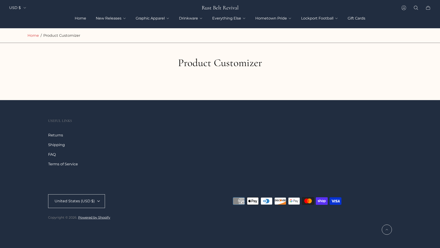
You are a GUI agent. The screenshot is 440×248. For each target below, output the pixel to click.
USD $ (15, 8)
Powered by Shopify (94, 217)
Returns (55, 135)
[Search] (416, 8)
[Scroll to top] (387, 230)
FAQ (52, 154)
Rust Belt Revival (220, 8)
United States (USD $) (75, 201)
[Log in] (404, 8)
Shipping (56, 145)
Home (33, 35)
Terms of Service (63, 164)
